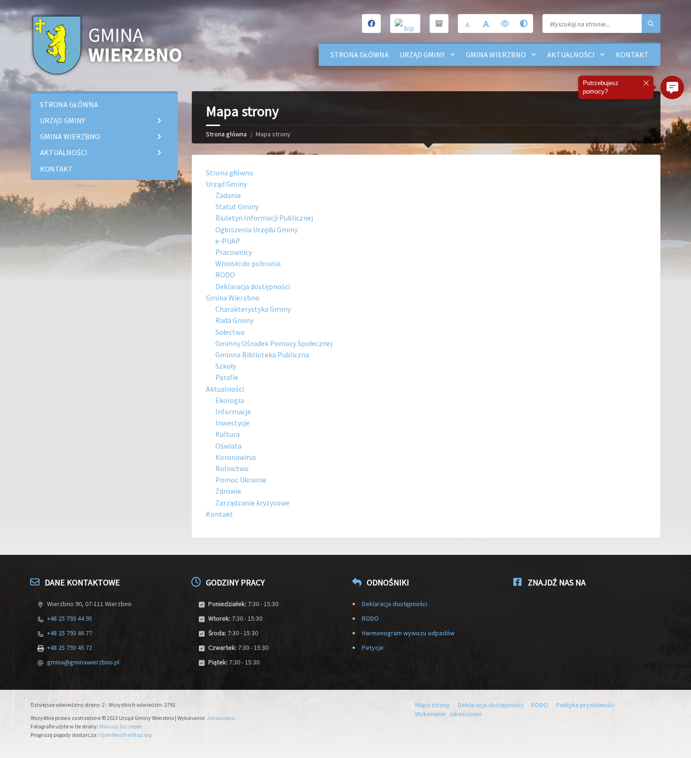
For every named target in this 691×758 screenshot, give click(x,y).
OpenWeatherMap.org (125, 734)
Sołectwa (229, 332)
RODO (225, 274)
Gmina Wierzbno (496, 54)
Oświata (228, 445)
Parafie (226, 377)
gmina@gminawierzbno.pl (83, 662)
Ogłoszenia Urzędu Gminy (256, 229)
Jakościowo (220, 717)
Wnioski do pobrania (248, 263)
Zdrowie (228, 491)
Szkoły (225, 366)
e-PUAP (227, 240)
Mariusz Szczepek (120, 726)
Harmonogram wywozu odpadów (408, 633)
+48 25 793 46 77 (69, 633)
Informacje (233, 411)
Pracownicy (233, 252)
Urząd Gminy (422, 54)
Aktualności (571, 54)
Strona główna (359, 54)
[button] (672, 87)
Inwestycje (232, 422)
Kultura (227, 434)
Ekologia (229, 400)
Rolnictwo (232, 468)
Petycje (373, 647)
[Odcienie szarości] (523, 23)
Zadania (228, 195)
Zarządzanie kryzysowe (252, 502)
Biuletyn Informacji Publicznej (264, 217)
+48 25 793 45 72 (69, 647)
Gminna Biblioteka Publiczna (262, 354)
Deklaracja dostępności (252, 286)
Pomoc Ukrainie (241, 479)
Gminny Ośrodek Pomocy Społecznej (273, 343)
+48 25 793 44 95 (69, 618)
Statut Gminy (237, 206)
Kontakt (632, 54)
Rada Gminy (234, 320)
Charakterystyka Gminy (253, 309)
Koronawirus (235, 457)
